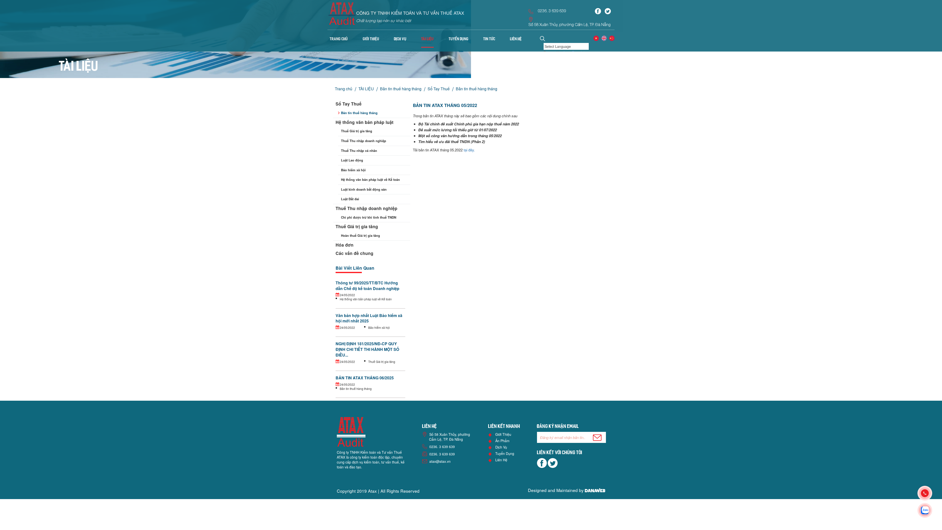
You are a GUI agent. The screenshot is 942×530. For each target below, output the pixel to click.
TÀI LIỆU (366, 89)
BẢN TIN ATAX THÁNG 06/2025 (365, 378)
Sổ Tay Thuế (439, 89)
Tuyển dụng (504, 453)
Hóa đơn (344, 245)
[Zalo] (929, 510)
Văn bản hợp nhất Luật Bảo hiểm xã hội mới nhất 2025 (369, 318)
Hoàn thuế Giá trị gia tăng (360, 235)
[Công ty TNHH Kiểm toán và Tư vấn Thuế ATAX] (341, 15)
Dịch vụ (501, 447)
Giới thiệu (503, 434)
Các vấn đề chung (354, 253)
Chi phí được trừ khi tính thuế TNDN (368, 217)
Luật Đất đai (350, 199)
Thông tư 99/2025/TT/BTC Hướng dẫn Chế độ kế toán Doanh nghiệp (367, 285)
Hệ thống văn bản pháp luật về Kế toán (370, 179)
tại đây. (469, 149)
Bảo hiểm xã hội (353, 170)
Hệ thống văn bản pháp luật (364, 122)
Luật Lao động (352, 160)
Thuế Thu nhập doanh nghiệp (363, 140)
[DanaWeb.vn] (595, 490)
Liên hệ (501, 459)
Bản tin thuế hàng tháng (400, 89)
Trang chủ (339, 39)
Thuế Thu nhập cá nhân (359, 150)
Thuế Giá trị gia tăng (356, 131)
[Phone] (929, 493)
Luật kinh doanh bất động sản (364, 189)
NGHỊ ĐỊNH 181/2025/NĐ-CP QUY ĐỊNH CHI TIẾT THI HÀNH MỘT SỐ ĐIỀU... (367, 349)
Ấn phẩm (502, 440)
